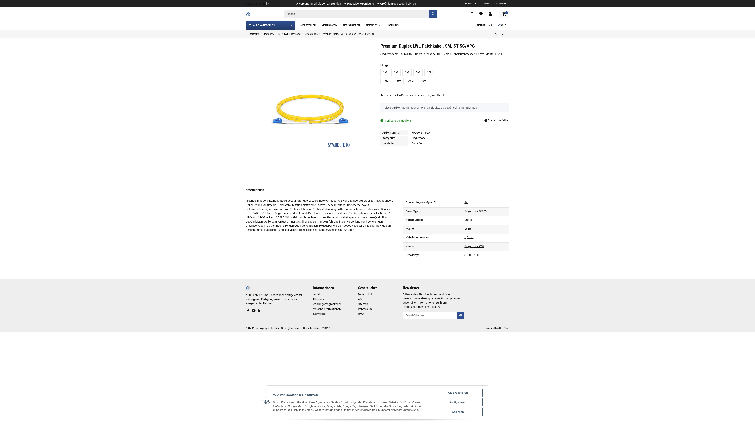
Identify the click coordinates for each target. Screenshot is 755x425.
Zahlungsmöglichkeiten (327, 304)
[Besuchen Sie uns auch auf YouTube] (254, 311)
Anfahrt (318, 294)
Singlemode (419, 138)
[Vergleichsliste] (471, 14)
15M (386, 80)
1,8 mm (468, 237)
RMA (361, 313)
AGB (361, 299)
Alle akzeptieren (458, 392)
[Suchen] (433, 14)
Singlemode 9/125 (475, 211)
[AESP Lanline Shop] (248, 14)
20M (398, 80)
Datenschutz (366, 294)
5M (418, 72)
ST (466, 255)
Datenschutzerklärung (416, 298)
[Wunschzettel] (481, 14)
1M (385, 72)
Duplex (468, 219)
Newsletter (319, 313)
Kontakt (501, 3)
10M (430, 72)
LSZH (467, 228)
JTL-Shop (503, 328)
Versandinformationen (327, 308)
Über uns (318, 299)
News (487, 3)
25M (411, 80)
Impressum (365, 308)
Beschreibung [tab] (255, 190)
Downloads (472, 3)
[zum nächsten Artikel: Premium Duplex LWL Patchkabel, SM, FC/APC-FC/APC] (502, 33)
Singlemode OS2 (474, 246)
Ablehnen (458, 411)
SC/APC (474, 255)
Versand (295, 328)
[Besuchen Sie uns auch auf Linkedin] (260, 311)
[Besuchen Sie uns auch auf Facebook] (248, 311)
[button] (490, 14)
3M (407, 72)
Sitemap (363, 304)
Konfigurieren (457, 402)
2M (396, 72)
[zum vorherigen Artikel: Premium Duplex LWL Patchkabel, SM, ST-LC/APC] (496, 33)
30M (423, 80)
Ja (466, 202)
